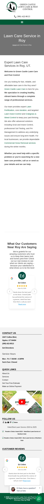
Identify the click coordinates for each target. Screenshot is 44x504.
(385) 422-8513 (8, 343)
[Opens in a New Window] (3, 422)
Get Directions (8, 348)
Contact (5, 380)
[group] (22, 290)
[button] (34, 291)
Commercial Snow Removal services (20, 143)
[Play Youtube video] (22, 402)
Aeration (23, 110)
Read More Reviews (22, 316)
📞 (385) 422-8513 (22, 16)
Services (5, 377)
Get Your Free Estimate (11, 383)
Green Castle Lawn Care (15, 89)
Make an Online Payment (11, 386)
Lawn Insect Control (12, 114)
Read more (22, 304)
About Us (5, 373)
